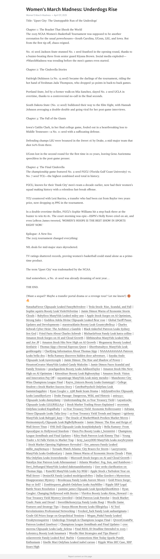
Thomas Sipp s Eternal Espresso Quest (63, 346)
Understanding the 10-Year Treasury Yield (89, 400)
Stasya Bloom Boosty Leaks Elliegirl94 (85, 506)
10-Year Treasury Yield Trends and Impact (95, 413)
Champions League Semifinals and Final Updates (90, 524)
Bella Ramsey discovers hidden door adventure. (77, 355)
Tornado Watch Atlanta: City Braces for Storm (80, 449)
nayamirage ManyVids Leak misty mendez (82, 378)
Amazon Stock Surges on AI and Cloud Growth (54, 338)
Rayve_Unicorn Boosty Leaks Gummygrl (90, 382)
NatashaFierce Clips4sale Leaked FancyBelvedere (56, 306)
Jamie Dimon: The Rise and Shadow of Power (92, 360)
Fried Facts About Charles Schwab (60, 333)
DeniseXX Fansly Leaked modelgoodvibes (68, 475)
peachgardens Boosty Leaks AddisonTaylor (74, 369)
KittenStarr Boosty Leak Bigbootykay (77, 373)
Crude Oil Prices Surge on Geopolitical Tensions (55, 515)
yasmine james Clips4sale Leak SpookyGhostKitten (88, 489)
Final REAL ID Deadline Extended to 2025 (100, 529)
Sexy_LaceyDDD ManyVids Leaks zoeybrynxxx (105, 440)
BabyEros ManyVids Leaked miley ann (60, 315)
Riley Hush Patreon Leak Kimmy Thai (96, 435)
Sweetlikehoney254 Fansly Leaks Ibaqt (81, 502)
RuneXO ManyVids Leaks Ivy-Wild (66, 471)
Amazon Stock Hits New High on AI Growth (69, 342)
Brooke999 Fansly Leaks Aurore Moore (81, 480)
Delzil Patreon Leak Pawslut (92, 497)
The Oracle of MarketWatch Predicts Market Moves (96, 418)
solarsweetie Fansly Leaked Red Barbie (50, 537)
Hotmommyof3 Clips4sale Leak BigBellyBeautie (55, 422)
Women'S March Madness (38, 15)
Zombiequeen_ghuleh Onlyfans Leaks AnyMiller (73, 484)
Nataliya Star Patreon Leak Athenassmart (51, 462)
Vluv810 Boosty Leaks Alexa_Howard (104, 493)
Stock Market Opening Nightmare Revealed (54, 444)
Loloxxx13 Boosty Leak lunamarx (46, 533)
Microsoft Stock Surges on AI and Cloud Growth (100, 458)
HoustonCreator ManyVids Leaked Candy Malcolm (57, 364)
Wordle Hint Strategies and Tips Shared (93, 533)
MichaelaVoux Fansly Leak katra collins (108, 333)
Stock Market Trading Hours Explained (90, 404)
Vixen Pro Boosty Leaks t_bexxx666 (93, 431)
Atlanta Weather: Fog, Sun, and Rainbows (104, 462)
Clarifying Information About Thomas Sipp (71, 351)
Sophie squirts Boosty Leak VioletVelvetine (52, 311)
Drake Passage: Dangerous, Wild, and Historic (82, 395)
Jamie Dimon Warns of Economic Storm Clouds (94, 453)
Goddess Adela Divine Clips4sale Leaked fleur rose (74, 320)
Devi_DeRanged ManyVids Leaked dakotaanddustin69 (59, 466)
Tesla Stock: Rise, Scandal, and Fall (110, 306)
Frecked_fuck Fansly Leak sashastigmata (102, 511)
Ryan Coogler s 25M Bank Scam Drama (74, 391)
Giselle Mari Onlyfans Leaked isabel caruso (69, 542)
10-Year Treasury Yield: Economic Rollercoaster (92, 409)
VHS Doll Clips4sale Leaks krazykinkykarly (75, 426)
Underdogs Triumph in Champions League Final (81, 520)
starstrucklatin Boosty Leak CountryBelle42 (88, 324)
